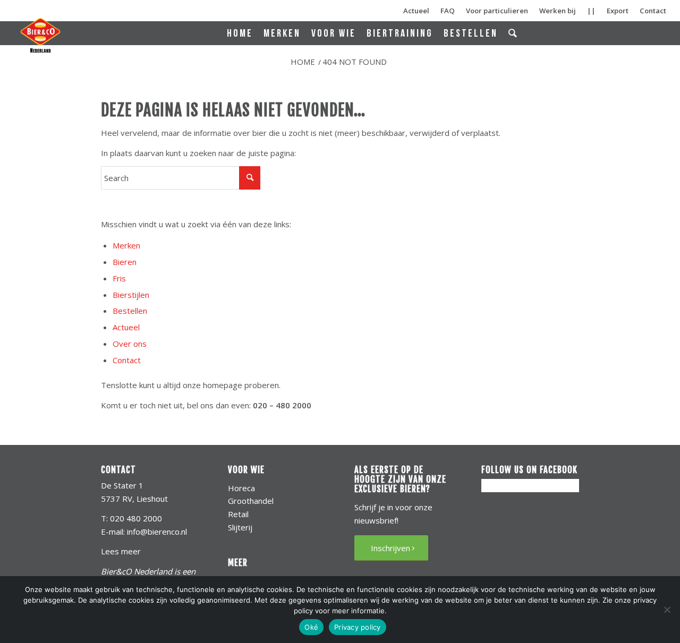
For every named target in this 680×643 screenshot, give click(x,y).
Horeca (241, 488)
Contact (653, 10)
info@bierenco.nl (157, 531)
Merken (126, 245)
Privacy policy (357, 627)
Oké (311, 627)
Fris (119, 278)
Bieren (125, 261)
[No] (666, 609)
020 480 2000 (136, 518)
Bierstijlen (131, 294)
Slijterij (240, 527)
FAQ (447, 10)
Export (617, 10)
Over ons (130, 343)
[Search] (513, 33)
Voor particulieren (497, 10)
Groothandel (251, 500)
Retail (238, 514)
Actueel (416, 10)
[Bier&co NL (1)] (40, 35)
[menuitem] (240, 34)
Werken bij (557, 10)
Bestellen (130, 310)
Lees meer (121, 551)
